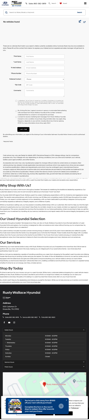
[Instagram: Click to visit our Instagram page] (14, 323)
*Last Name (17, 62)
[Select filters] (79, 22)
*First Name (17, 56)
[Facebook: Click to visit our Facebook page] (4, 323)
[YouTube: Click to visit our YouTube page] (9, 323)
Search (79, 12)
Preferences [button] (75, 408)
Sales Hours (9, 330)
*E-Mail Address (16, 68)
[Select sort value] (84, 22)
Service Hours (9, 362)
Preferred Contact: (15, 79)
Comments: (17, 90)
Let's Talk (23, 129)
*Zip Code (18, 85)
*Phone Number (16, 73)
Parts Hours (9, 367)
